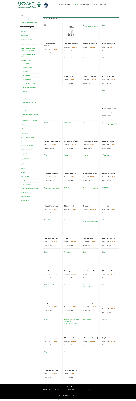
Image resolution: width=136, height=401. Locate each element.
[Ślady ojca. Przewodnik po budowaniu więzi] (52, 291)
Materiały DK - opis (85, 4)
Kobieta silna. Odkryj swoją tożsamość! (90, 141)
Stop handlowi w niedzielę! (29, 22)
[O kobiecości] (71, 194)
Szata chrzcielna (25, 196)
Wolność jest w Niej (90, 338)
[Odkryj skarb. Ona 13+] (52, 226)
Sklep (76, 4)
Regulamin (63, 387)
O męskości (87, 206)
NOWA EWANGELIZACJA (29, 103)
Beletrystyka (25, 63)
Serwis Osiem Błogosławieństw (29, 188)
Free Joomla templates (64, 400)
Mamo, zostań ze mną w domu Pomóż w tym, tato (110, 173)
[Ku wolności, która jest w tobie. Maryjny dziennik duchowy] (90, 161)
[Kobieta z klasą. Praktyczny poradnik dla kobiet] (110, 129)
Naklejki (23, 168)
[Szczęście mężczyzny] (71, 291)
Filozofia (24, 91)
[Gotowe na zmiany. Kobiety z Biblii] (52, 129)
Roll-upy (23, 180)
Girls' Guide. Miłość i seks (110, 109)
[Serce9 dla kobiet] (90, 259)
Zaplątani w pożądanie (110, 338)
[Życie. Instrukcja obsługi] (52, 358)
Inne (23, 128)
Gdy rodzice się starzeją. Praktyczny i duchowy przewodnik (110, 76)
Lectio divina (25, 95)
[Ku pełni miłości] (71, 161)
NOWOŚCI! (23, 31)
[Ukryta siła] (110, 291)
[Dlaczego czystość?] (110, 31)
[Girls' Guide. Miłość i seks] (110, 97)
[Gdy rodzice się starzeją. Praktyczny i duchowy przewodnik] (110, 64)
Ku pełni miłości (70, 173)
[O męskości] (90, 194)
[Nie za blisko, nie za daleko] (52, 194)
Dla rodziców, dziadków (29, 83)
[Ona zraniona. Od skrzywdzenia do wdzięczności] (90, 226)
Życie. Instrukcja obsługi (52, 370)
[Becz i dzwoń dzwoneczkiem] (71, 31)
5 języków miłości (49, 43)
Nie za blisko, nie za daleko (52, 206)
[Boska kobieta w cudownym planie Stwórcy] (90, 31)
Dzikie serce (68, 76)
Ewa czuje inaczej (89, 76)
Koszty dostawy (71, 387)
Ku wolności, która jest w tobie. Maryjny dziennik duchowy (90, 173)
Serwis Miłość (24, 192)
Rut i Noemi (48, 271)
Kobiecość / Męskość (29, 87)
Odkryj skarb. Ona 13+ (52, 238)
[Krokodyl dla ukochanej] (52, 161)
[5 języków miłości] (52, 31)
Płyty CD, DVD (25, 176)
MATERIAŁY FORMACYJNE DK (29, 45)
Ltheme (76, 400)
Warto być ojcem (51, 338)
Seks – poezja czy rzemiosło (71, 271)
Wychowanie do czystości (29, 120)
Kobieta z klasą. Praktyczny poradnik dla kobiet (110, 141)
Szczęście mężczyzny (71, 303)
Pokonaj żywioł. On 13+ (110, 238)
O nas (61, 4)
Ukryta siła (105, 303)
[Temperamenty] (90, 291)
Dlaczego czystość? (108, 43)
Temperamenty (88, 303)
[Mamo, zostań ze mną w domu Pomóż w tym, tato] (110, 161)
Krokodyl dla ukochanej (52, 173)
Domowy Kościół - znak (27, 137)
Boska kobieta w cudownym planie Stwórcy (90, 43)
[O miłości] (110, 194)
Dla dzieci (25, 71)
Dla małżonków (26, 79)
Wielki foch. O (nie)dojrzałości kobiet (71, 338)
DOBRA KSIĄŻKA (26, 61)
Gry (22, 141)
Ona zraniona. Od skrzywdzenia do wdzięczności (90, 238)
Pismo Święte (26, 107)
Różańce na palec (26, 184)
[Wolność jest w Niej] (90, 326)
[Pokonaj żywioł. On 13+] (110, 226)
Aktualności (68, 4)
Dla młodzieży (26, 75)
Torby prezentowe (26, 200)
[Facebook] (118, 4)
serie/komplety (25, 35)
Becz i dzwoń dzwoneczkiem (71, 43)
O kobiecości (69, 206)
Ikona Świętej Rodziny (27, 145)
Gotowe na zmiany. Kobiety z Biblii (52, 141)
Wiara (23, 124)
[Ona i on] (71, 226)
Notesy (23, 172)
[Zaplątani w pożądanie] (110, 326)
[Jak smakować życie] (71, 129)
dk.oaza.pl (103, 4)
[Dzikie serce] (71, 64)
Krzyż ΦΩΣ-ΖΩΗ (25, 159)
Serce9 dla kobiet (89, 271)
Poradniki (24, 111)
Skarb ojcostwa (108, 271)
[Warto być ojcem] (52, 326)
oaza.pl (96, 4)
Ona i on (67, 238)
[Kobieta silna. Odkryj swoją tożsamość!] (90, 129)
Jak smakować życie (71, 141)
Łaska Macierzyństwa (71, 370)
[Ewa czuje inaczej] (90, 64)
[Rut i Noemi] (52, 259)
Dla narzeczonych (27, 67)
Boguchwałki (24, 133)
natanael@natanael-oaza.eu (87, 390)
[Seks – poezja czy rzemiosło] (71, 259)
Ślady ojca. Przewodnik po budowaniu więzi (52, 303)
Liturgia (24, 99)
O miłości (105, 206)
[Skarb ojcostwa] (110, 259)
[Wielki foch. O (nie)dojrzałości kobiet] (71, 326)
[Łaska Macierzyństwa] (71, 358)
